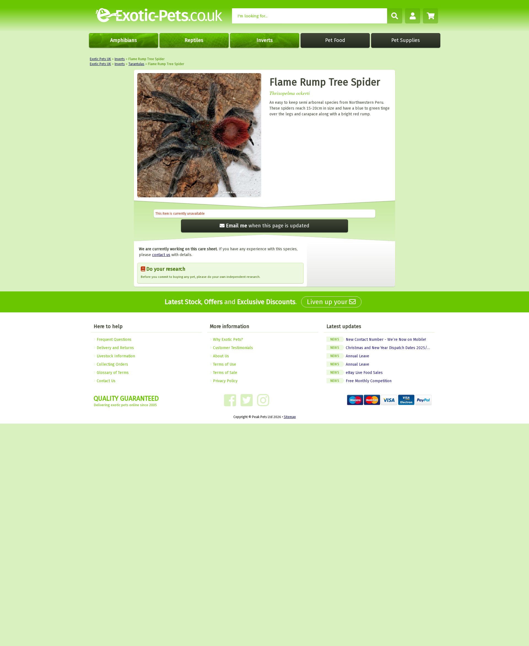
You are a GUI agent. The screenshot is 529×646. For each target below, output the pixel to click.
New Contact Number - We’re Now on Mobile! (378, 339)
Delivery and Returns (115, 347)
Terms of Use (224, 364)
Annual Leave (349, 356)
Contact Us (105, 381)
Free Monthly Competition (361, 381)
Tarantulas (136, 64)
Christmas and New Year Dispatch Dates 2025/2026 (382, 347)
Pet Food (335, 40)
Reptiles (194, 40)
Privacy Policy (224, 381)
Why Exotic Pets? (227, 339)
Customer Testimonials (232, 347)
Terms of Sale (224, 372)
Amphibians (123, 40)
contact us (161, 254)
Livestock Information (115, 356)
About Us (220, 356)
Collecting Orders (112, 364)
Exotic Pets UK (100, 59)
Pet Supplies (405, 40)
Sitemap (290, 417)
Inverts (265, 40)
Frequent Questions (113, 339)
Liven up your (328, 302)
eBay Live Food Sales (356, 372)
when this (267, 226)
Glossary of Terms (112, 372)
